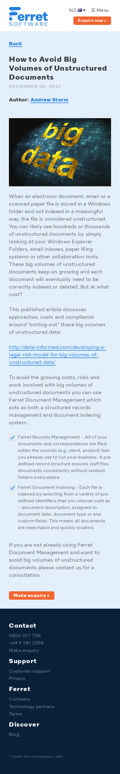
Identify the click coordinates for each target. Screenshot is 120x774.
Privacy (17, 679)
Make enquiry (24, 651)
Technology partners (32, 707)
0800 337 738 (25, 636)
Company (20, 699)
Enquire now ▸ (92, 21)
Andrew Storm (49, 100)
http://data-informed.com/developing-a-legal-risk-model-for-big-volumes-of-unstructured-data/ (57, 355)
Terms (16, 714)
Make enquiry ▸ (31, 596)
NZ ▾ (77, 11)
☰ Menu (100, 11)
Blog (14, 735)
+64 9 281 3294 (26, 643)
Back (15, 43)
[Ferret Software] (28, 24)
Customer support (29, 672)
